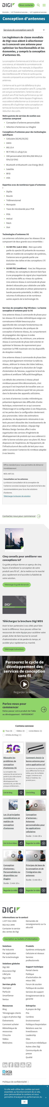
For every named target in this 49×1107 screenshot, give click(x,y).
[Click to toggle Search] (38, 5)
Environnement (33, 1020)
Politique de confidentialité (14, 1081)
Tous (9, 731)
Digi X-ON (6, 977)
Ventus (5, 999)
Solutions (6, 946)
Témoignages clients (11, 1013)
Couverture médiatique (36, 1042)
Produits (30, 946)
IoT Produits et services (19, 12)
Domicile (5, 12)
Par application (9, 953)
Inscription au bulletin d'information (21, 939)
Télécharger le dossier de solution (17, 496)
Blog (4, 1009)
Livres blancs (35, 731)
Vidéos (21, 731)
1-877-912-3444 (9, 921)
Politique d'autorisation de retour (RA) (33, 977)
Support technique (34, 966)
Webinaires (7, 1042)
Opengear (6, 988)
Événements (8, 1020)
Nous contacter (26, 5)
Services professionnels (32, 959)
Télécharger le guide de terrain (16, 584)
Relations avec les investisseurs (34, 1030)
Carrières (30, 1016)
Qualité (29, 1057)
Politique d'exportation (36, 1024)
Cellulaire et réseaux (35, 953)
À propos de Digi (33, 1009)
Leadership (31, 1035)
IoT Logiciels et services (38, 12)
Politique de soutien (35, 988)
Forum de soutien (34, 984)
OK (24, 1102)
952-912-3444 (8, 924)
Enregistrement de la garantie (35, 997)
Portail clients (32, 970)
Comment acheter (10, 1024)
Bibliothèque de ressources (9, 1030)
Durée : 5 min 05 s (35, 878)
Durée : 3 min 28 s (35, 829)
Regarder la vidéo (24, 677)
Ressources (7, 1005)
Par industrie (8, 949)
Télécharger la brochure (14, 649)
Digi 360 (6, 967)
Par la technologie (10, 957)
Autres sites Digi (33, 1046)
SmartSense (7, 995)
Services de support (35, 991)
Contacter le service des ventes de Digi (11, 930)
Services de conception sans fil (18, 30)
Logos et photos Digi (11, 1016)
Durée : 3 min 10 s (11, 878)
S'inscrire (6, 1035)
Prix (27, 1013)
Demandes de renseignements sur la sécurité (36, 924)
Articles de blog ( (13, 735)
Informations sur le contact (15, 917)
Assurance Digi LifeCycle (9, 972)
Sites (28, 1039)
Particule (6, 991)
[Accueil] (8, 5)
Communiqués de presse (34, 1052)
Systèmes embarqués (35, 949)
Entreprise (31, 1005)
